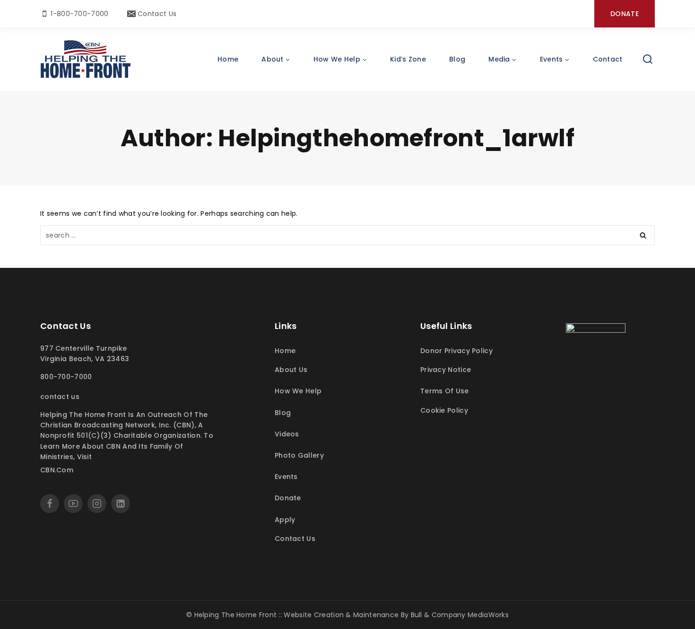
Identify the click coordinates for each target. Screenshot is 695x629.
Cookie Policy (444, 410)
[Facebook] (49, 503)
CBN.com (56, 470)
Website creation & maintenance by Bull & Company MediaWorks (396, 615)
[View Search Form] (648, 59)
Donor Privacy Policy (456, 350)
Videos (287, 434)
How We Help (298, 391)
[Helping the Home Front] (85, 59)
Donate (624, 13)
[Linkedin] (120, 503)
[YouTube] (73, 503)
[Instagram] (96, 503)
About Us (291, 369)
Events (286, 476)
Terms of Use (444, 391)
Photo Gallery (299, 455)
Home (227, 59)
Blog (457, 59)
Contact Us (59, 396)
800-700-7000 (66, 376)
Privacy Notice (445, 369)
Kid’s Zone (408, 59)
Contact (608, 59)
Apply (285, 519)
